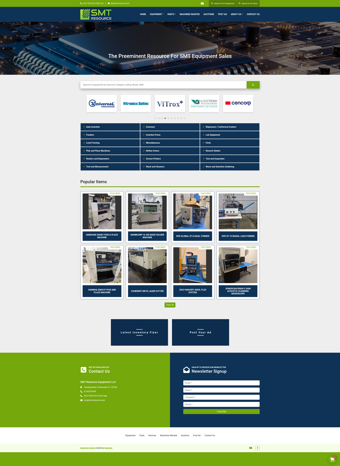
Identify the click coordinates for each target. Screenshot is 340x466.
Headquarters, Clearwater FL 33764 (100, 387)
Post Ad (222, 14)
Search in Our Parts (250, 3)
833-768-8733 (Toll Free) (93, 3)
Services (152, 435)
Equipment (156, 14)
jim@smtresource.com (120, 3)
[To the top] (257, 448)
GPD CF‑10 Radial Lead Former (238, 236)
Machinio (108, 448)
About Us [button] (236, 14)
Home (143, 14)
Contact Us (253, 14)
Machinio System (87, 448)
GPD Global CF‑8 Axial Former (192, 236)
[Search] (253, 85)
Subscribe (221, 411)
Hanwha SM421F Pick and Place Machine (102, 291)
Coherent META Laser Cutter (147, 291)
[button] (156, 14)
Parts (170, 14)
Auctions (209, 14)
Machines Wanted (190, 14)
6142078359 (90, 391)
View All (170, 305)
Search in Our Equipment (224, 3)
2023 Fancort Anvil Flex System (192, 291)
